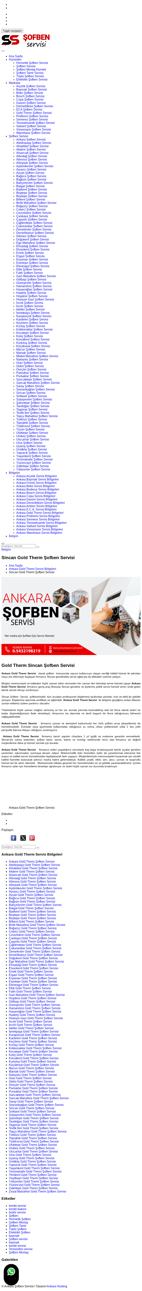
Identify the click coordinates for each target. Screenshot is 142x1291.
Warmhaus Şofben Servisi (33, 132)
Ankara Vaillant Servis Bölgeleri (37, 526)
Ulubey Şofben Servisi (31, 436)
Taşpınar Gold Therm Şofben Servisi (32, 1124)
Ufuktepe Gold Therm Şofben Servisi (33, 1144)
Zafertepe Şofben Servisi (32, 466)
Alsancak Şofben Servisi (32, 152)
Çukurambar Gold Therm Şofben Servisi (35, 948)
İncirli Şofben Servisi (29, 306)
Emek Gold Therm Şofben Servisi (31, 971)
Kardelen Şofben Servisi (32, 319)
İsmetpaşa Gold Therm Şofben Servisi (34, 1031)
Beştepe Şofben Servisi (31, 192)
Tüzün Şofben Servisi (30, 429)
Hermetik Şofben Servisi (32, 62)
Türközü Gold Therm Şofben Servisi (32, 1134)
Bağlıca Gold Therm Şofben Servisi (32, 898)
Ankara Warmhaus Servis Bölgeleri (39, 532)
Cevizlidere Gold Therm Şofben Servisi (34, 934)
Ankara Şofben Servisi (31, 139)
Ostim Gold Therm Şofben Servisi (31, 1081)
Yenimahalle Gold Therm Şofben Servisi (35, 1171)
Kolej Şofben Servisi (29, 336)
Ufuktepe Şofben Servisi (32, 432)
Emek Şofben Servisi (30, 252)
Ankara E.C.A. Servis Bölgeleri (36, 509)
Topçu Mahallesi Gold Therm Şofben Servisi (38, 1131)
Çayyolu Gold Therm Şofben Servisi (32, 941)
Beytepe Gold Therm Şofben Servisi (32, 918)
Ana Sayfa (16, 56)
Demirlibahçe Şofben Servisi (35, 232)
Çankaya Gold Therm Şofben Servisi (33, 938)
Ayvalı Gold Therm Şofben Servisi (31, 894)
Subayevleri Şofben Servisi (34, 399)
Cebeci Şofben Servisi (31, 209)
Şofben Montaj (18, 1222)
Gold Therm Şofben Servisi (34, 112)
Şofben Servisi (26, 66)
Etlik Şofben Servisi (29, 269)
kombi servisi (17, 1205)
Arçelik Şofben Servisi (30, 86)
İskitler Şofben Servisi (30, 309)
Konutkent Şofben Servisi (33, 339)
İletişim (13, 536)
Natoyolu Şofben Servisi (32, 359)
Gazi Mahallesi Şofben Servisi (36, 276)
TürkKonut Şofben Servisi (33, 426)
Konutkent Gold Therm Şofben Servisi (33, 1058)
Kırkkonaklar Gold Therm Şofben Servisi (35, 1048)
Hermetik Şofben (20, 1219)
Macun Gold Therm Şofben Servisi (31, 1068)
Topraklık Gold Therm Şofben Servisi (33, 1138)
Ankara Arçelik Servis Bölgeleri (36, 476)
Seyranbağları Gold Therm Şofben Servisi (36, 1104)
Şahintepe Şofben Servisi (33, 402)
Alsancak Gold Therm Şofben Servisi (33, 874)
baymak (14, 1235)
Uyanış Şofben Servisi (30, 446)
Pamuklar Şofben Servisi (32, 372)
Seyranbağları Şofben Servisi (35, 389)
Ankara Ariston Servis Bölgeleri (36, 506)
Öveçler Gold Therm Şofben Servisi (32, 1084)
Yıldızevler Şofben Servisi (33, 469)
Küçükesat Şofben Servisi (33, 346)
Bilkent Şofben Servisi (30, 199)
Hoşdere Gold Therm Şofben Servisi (32, 998)
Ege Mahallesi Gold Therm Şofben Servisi (36, 961)
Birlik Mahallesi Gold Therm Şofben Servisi (37, 924)
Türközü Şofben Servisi (31, 419)
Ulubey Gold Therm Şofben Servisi (32, 1148)
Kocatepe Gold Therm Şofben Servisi (33, 1051)
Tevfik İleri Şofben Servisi (32, 412)
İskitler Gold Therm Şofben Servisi (31, 1028)
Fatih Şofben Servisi (29, 272)
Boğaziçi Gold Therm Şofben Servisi (33, 928)
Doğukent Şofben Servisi (32, 239)
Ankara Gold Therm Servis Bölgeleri (40, 512)
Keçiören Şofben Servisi (32, 322)
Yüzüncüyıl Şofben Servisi (33, 462)
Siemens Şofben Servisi (32, 119)
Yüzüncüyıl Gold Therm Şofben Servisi (34, 1184)
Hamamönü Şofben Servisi (34, 286)
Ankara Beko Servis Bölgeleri (35, 486)
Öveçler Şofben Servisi (31, 369)
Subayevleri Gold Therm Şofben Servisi (35, 1114)
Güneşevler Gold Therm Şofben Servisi (34, 1004)
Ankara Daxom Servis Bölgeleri (37, 499)
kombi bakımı (17, 1209)
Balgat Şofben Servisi (30, 186)
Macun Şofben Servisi (30, 349)
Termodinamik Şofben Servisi (35, 122)
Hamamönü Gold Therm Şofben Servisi (34, 1008)
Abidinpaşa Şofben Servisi (33, 142)
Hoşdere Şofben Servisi (32, 296)
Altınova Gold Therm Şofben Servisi (32, 881)
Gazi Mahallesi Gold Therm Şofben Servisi (37, 994)
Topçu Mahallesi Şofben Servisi (37, 416)
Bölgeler (14, 472)
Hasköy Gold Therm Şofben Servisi (32, 1014)
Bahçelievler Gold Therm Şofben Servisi (35, 904)
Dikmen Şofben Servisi (31, 236)
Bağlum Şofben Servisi (31, 179)
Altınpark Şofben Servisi (32, 162)
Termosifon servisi (21, 1249)
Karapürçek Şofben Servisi (33, 316)
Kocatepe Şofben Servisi (32, 332)
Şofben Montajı (19, 1252)
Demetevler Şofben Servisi (33, 229)
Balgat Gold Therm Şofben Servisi (31, 908)
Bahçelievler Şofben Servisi (34, 182)
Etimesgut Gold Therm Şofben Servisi (33, 984)
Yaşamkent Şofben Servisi (33, 456)
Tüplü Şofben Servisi (30, 76)
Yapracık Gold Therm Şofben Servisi (33, 1164)
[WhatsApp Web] (11, 1274)
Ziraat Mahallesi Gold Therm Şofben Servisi (37, 1191)
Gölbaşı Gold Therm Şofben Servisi (32, 1001)
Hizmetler (15, 59)
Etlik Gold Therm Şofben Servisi (30, 988)
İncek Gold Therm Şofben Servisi (30, 1021)
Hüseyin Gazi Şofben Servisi (35, 299)
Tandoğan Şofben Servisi (32, 406)
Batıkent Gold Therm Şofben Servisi (32, 911)
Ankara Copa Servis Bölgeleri (35, 496)
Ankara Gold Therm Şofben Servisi (32, 861)
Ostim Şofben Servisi (30, 366)
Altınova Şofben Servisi (31, 159)
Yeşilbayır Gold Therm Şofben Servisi (33, 1178)
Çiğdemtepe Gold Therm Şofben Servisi (35, 944)
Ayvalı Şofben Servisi (30, 172)
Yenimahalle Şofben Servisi (34, 459)
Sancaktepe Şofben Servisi (34, 379)
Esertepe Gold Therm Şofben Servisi (33, 981)
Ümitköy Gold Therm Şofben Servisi (32, 1161)
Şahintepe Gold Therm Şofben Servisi (34, 1118)
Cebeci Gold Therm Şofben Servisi (32, 931)
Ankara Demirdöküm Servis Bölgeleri (40, 502)
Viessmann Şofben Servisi (33, 129)
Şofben (13, 1215)
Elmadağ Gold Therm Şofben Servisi (33, 964)
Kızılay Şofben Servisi (30, 326)
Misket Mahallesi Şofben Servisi (37, 356)
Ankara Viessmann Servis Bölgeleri (39, 529)
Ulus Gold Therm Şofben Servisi (30, 1154)
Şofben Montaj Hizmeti (31, 69)
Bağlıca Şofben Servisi (31, 176)
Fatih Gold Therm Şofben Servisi (30, 991)
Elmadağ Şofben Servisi (32, 246)
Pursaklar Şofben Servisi (32, 376)
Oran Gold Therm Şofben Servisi (30, 1078)
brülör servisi (17, 1212)
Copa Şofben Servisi (29, 99)
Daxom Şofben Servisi (31, 102)
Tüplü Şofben (18, 1229)
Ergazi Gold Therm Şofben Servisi (31, 974)
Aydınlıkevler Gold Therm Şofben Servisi (35, 888)
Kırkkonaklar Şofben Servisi (34, 329)
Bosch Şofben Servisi (30, 96)
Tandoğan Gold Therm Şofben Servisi (33, 1121)
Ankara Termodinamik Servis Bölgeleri (41, 522)
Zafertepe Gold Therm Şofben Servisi (33, 1188)
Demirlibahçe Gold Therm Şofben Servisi (36, 954)
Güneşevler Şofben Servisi (33, 282)
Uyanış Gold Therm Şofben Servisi (31, 1158)
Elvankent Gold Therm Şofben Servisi (33, 968)
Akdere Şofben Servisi (31, 149)
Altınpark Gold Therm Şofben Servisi (33, 884)
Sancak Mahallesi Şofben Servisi (38, 382)
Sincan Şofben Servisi (30, 392)
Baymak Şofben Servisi (31, 89)
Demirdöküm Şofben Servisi (34, 106)
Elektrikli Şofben (19, 1232)
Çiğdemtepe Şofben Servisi (34, 222)
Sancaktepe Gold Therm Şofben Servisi (35, 1094)
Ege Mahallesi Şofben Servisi (35, 242)
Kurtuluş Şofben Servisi (31, 342)
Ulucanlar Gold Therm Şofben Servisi (33, 1151)
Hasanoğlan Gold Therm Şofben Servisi (35, 1011)
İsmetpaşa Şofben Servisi (33, 312)
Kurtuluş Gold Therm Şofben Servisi (32, 1061)
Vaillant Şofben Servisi (31, 126)
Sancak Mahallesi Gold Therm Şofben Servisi (39, 1098)
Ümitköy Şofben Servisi (31, 449)
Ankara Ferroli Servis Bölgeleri (36, 482)
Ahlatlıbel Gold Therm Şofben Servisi (33, 868)
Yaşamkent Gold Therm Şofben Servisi (34, 1168)
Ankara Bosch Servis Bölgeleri (36, 492)
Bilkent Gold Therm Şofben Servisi (31, 921)
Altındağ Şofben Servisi (31, 156)
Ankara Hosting (57, 1286)
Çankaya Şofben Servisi (32, 216)
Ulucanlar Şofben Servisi (32, 439)
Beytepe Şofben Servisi (31, 196)
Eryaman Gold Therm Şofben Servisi (33, 978)
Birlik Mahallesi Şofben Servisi (36, 202)
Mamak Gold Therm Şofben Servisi (32, 1071)
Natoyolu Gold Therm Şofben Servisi (33, 1074)
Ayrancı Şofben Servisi (31, 169)
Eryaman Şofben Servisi (32, 259)
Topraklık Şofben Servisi (32, 422)
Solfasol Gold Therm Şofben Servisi (32, 1111)
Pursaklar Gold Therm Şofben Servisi (33, 1091)
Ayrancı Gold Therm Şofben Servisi (32, 891)
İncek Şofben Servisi (29, 302)
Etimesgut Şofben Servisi (32, 266)
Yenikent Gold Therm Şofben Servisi (33, 1174)
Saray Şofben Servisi (30, 386)
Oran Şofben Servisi (29, 362)
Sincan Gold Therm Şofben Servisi (31, 1108)
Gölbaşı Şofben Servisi (31, 279)
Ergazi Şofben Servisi (30, 256)
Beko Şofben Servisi (29, 92)
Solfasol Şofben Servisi (31, 396)
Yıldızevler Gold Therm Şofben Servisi (34, 1181)
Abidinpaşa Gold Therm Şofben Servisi (34, 864)
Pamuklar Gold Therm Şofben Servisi (33, 1088)
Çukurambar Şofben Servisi (34, 226)
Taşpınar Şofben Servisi (32, 409)
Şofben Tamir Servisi (29, 72)
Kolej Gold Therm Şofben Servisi (30, 1054)
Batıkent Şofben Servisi (31, 189)
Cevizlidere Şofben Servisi (33, 212)
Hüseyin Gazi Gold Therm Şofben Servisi (36, 1018)
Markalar (14, 82)
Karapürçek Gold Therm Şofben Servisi (34, 1034)
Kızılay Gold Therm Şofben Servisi (31, 1044)
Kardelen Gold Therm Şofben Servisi (33, 1038)
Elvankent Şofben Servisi (32, 249)
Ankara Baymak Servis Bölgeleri (37, 479)
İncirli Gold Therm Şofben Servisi (30, 1024)
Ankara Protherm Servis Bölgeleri (38, 516)
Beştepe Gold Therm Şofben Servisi (32, 914)
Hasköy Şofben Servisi (31, 292)
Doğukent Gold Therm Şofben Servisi (33, 958)
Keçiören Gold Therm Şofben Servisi (33, 1041)
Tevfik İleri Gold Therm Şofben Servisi (33, 1128)
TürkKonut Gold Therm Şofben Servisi (34, 1141)
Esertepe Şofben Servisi (32, 262)
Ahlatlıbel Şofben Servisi (32, 146)
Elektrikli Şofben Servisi (32, 79)
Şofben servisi (18, 1239)
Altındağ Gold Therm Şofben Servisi (32, 878)
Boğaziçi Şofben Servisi (32, 206)
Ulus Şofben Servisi (29, 442)
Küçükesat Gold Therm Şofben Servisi (34, 1064)
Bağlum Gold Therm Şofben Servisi (32, 901)
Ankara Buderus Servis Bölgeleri (37, 489)
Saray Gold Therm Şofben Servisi (31, 1101)
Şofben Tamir (17, 1225)
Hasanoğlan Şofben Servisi (34, 289)
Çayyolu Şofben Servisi (31, 219)
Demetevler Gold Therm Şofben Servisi (34, 951)
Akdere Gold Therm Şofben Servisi (32, 871)
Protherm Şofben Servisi (32, 116)
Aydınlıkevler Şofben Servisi (34, 166)
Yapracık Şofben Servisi (32, 452)
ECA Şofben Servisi (29, 109)
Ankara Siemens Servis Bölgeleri (38, 519)
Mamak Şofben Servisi (31, 352)
